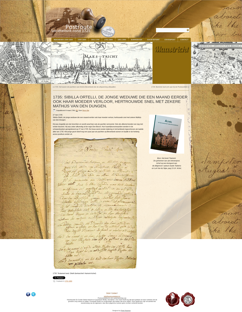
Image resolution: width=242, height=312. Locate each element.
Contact (184, 40)
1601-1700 (95, 40)
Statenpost (169, 40)
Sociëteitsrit (153, 40)
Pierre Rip (85, 110)
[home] (81, 22)
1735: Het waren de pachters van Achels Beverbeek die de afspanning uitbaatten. (85, 87)
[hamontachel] (173, 306)
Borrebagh (136, 40)
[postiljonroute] (28, 294)
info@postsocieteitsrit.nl (112, 296)
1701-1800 (108, 40)
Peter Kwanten (126, 310)
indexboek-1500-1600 (63, 40)
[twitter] (33, 294)
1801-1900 (122, 40)
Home (108, 293)
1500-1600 (82, 40)
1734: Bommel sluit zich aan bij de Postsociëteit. (169, 87)
